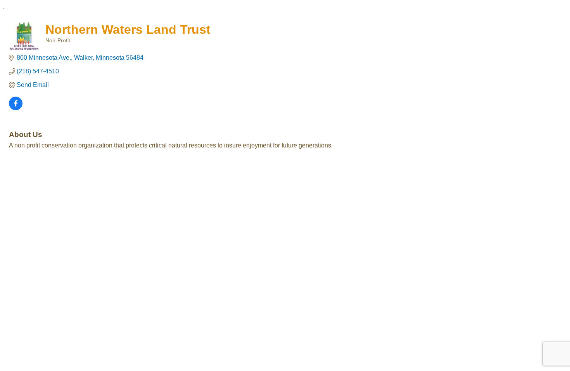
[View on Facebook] (15, 108)
